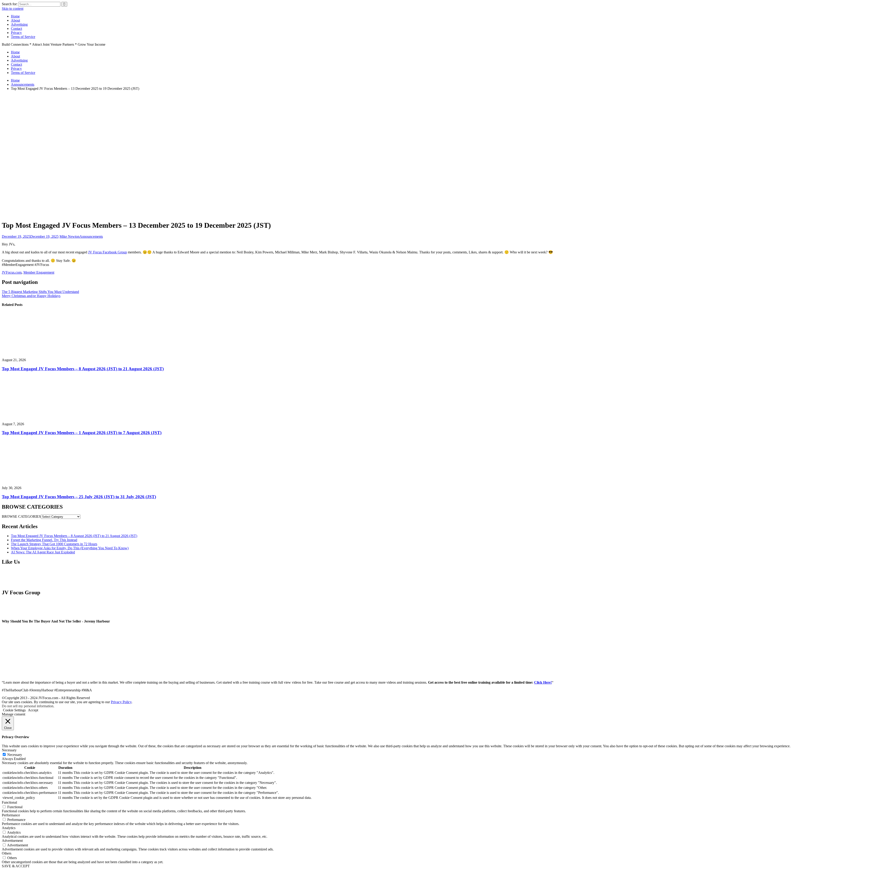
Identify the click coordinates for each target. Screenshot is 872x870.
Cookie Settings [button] (14, 710)
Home (15, 16)
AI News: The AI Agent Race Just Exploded (43, 552)
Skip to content (12, 8)
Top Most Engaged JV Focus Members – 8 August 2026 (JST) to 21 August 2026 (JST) (83, 368)
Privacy (16, 33)
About (15, 20)
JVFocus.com (12, 272)
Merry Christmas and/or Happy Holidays (31, 296)
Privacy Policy (121, 702)
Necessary (14, 755)
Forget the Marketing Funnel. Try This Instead (44, 540)
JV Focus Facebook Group (107, 252)
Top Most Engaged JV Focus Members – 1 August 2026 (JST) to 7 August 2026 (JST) (81, 432)
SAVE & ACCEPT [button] (16, 866)
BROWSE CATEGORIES (21, 516)
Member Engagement (38, 272)
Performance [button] (11, 815)
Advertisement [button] (12, 840)
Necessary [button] (9, 750)
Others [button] (6, 853)
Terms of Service (23, 37)
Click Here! (543, 682)
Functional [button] (9, 802)
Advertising (19, 24)
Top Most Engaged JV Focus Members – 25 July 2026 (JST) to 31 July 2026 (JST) (79, 496)
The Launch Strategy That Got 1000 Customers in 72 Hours (54, 544)
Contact (16, 28)
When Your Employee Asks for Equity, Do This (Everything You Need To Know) (70, 548)
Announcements (91, 236)
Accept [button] (33, 710)
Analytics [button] (8, 828)
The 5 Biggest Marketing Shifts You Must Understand (40, 292)
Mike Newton (69, 236)
